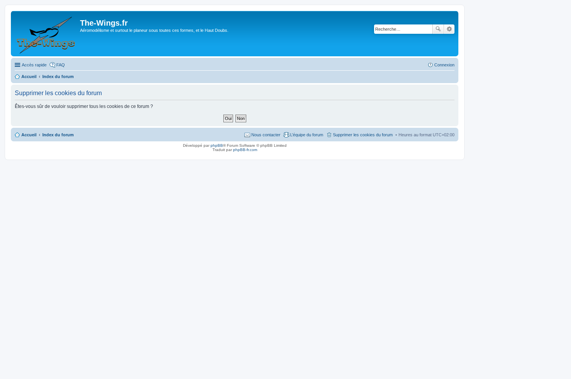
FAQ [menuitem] (60, 65)
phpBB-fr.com (245, 150)
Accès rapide (34, 65)
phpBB (217, 145)
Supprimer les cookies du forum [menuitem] (363, 134)
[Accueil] (46, 33)
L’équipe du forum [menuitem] (306, 134)
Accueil (29, 134)
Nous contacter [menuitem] (265, 134)
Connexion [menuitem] (444, 65)
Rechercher (438, 29)
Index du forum (58, 134)
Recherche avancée (449, 29)
